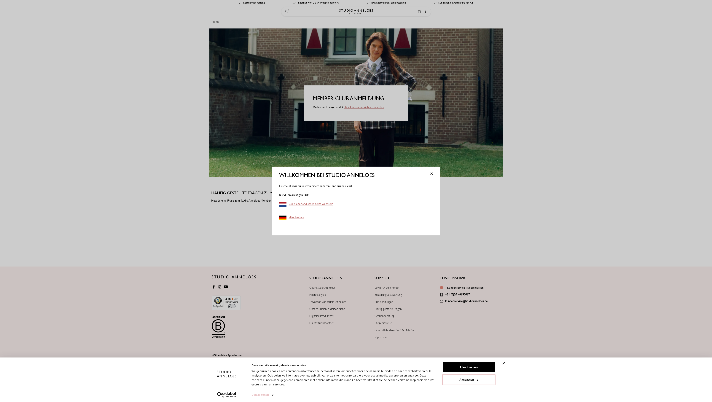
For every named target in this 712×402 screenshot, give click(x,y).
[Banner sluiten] (503, 363)
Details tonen (260, 394)
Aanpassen (466, 379)
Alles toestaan (469, 367)
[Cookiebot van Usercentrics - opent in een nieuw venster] (226, 395)
